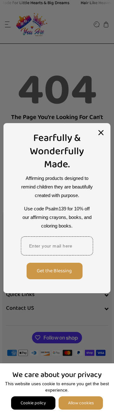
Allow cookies (81, 402)
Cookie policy (33, 402)
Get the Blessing (54, 271)
